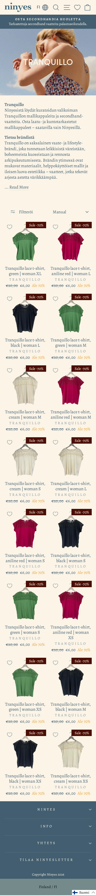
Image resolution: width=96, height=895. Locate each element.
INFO (47, 826)
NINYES (46, 809)
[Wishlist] (77, 7)
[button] (84, 892)
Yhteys (46, 843)
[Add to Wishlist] (9, 226)
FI (44, 6)
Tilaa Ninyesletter (47, 859)
